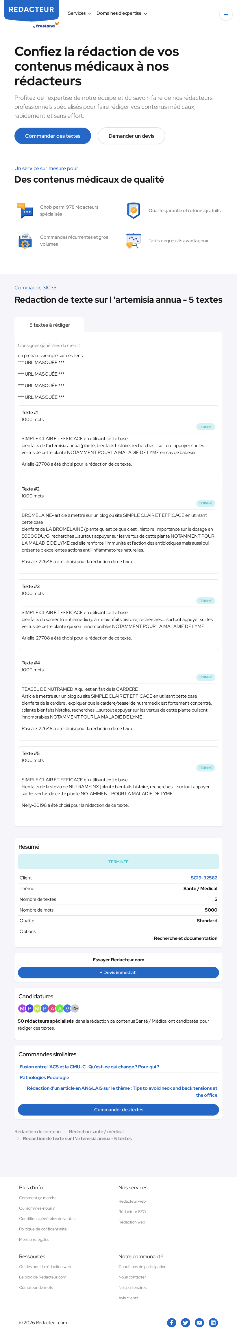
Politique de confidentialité (43, 1229)
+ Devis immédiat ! (118, 972)
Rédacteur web (132, 1201)
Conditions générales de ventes (47, 1218)
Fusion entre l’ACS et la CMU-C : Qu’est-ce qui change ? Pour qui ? (89, 1067)
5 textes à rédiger (49, 324)
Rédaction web (131, 1222)
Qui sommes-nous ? (37, 1208)
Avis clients (128, 1297)
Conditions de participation (142, 1266)
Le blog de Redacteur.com (42, 1277)
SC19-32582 (204, 878)
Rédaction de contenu (37, 1132)
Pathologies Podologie (44, 1077)
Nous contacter (132, 1277)
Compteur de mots (36, 1287)
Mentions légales (34, 1239)
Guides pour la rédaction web (45, 1266)
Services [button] (77, 13)
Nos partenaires (132, 1287)
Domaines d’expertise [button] (119, 13)
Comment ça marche (38, 1197)
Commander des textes (52, 136)
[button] (226, 14)
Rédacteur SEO (132, 1211)
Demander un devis (131, 136)
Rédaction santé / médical (96, 1132)
